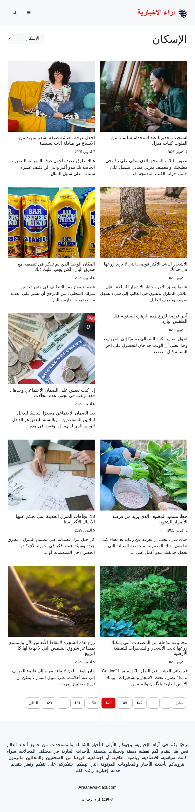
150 (93, 703)
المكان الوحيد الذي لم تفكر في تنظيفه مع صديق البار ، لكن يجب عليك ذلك (56, 266)
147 (139, 703)
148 (124, 703)
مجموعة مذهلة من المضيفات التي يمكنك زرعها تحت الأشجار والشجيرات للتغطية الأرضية (148, 648)
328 (49, 703)
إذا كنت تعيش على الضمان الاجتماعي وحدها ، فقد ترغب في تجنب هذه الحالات (52, 393)
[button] (15, 12)
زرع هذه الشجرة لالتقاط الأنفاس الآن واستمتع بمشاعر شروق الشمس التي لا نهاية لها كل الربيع (52, 648)
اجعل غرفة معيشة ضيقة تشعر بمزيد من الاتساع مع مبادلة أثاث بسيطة (57, 140)
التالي (33, 703)
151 (77, 703)
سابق (178, 703)
